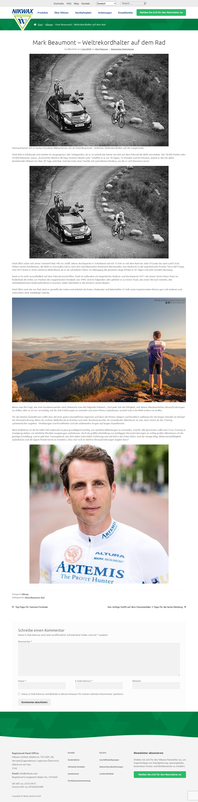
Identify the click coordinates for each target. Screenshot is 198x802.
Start (40, 24)
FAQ (69, 3)
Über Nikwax (61, 12)
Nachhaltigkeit (83, 12)
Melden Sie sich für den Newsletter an (161, 12)
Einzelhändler (125, 12)
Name (22, 681)
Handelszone (73, 774)
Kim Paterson (101, 49)
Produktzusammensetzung (79, 781)
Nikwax (49, 24)
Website (136, 681)
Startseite (59, 3)
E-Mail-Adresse (83, 681)
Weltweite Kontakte (76, 767)
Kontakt (86, 3)
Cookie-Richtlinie (106, 774)
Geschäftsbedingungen (109, 760)
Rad (42, 597)
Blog (76, 3)
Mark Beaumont (32, 597)
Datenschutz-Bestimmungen (111, 767)
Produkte (43, 12)
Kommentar (25, 641)
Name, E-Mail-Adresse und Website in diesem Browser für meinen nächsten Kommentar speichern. (72, 694)
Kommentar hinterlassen (122, 49)
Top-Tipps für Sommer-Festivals (31, 607)
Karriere (102, 753)
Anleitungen (105, 12)
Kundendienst (73, 760)
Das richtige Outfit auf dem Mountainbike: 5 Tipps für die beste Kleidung (145, 607)
